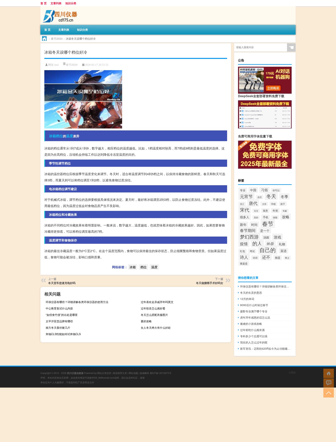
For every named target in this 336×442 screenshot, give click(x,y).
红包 (242, 251)
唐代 (253, 203)
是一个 (265, 230)
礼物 (282, 244)
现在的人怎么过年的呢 (253, 342)
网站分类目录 (104, 373)
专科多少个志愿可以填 (253, 336)
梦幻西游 (249, 236)
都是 (277, 257)
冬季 (284, 196)
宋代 (244, 209)
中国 (253, 190)
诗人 (244, 257)
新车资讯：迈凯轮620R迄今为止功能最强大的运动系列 (266, 348)
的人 (257, 243)
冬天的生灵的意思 (251, 292)
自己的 (267, 250)
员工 (242, 203)
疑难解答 (144, 373)
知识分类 (70, 3)
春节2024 (57, 38)
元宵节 (246, 196)
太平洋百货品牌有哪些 (59, 321)
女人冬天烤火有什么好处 (156, 327)
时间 (254, 224)
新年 (243, 224)
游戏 (277, 236)
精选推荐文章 (120, 373)
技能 (275, 217)
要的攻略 (146, 321)
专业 (242, 190)
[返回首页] (327, 373)
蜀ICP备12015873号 (161, 373)
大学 (264, 203)
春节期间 (248, 230)
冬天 (271, 196)
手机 (265, 217)
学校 (273, 203)
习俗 (264, 189)
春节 (267, 223)
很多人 (244, 217)
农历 (259, 197)
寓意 (265, 210)
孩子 (282, 203)
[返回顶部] (327, 392)
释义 (287, 257)
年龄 (285, 210)
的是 (270, 243)
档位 (59, 135)
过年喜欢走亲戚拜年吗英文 (157, 302)
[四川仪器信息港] (60, 8)
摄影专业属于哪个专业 (253, 311)
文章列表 (56, 3)
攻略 (285, 216)
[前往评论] (327, 382)
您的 (256, 217)
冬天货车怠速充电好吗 (61, 283)
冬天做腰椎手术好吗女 (209, 283)
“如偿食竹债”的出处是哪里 (62, 315)
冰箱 (52, 135)
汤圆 (266, 237)
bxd (56, 64)
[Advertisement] (116, 415)
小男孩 (292, 372)
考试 (252, 251)
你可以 (276, 190)
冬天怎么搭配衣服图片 (154, 315)
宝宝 (256, 210)
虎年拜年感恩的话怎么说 (255, 317)
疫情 (244, 243)
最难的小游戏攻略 (251, 324)
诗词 (255, 257)
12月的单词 (247, 299)
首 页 (43, 3)
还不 (266, 257)
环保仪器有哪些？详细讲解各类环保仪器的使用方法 (77, 302)
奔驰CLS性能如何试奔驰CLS (63, 334)
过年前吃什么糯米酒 (252, 330)
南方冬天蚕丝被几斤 (58, 327)
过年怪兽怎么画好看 (153, 308)
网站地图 (133, 373)
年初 (275, 210)
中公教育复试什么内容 (59, 308)
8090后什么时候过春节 (254, 305)
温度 (69, 135)
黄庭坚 (244, 263)
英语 (283, 251)
